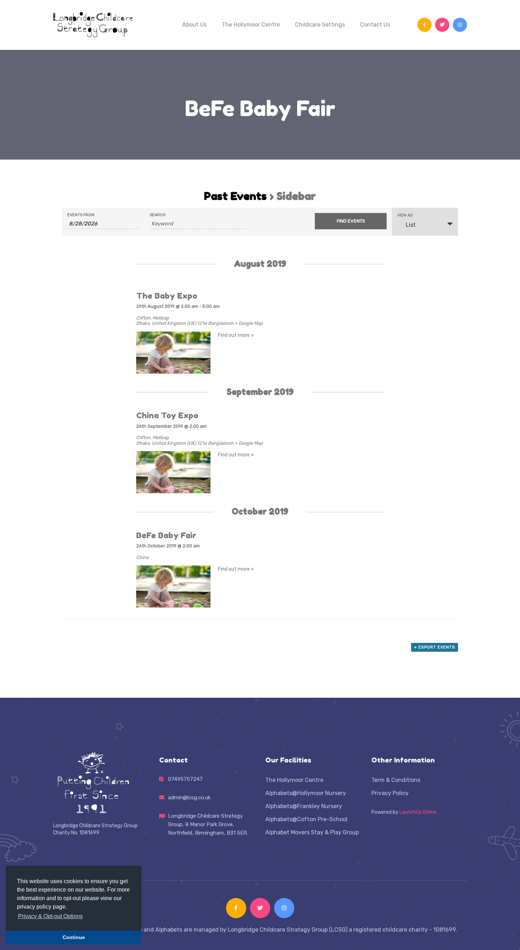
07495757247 (185, 779)
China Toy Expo (167, 415)
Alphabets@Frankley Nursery (303, 806)
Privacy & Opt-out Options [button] (50, 916)
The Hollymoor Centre (251, 24)
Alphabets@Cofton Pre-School (306, 819)
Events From (80, 215)
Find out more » (236, 335)
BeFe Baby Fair (166, 535)
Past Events (235, 196)
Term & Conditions (395, 780)
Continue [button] (74, 937)
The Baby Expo (166, 295)
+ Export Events (434, 647)
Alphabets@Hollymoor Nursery (305, 793)
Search (158, 215)
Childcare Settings (320, 24)
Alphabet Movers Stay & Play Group (312, 832)
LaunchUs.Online (418, 812)
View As (404, 215)
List (411, 224)
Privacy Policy (390, 793)
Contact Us (375, 24)
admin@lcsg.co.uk (189, 797)
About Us (194, 24)
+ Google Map (249, 323)
